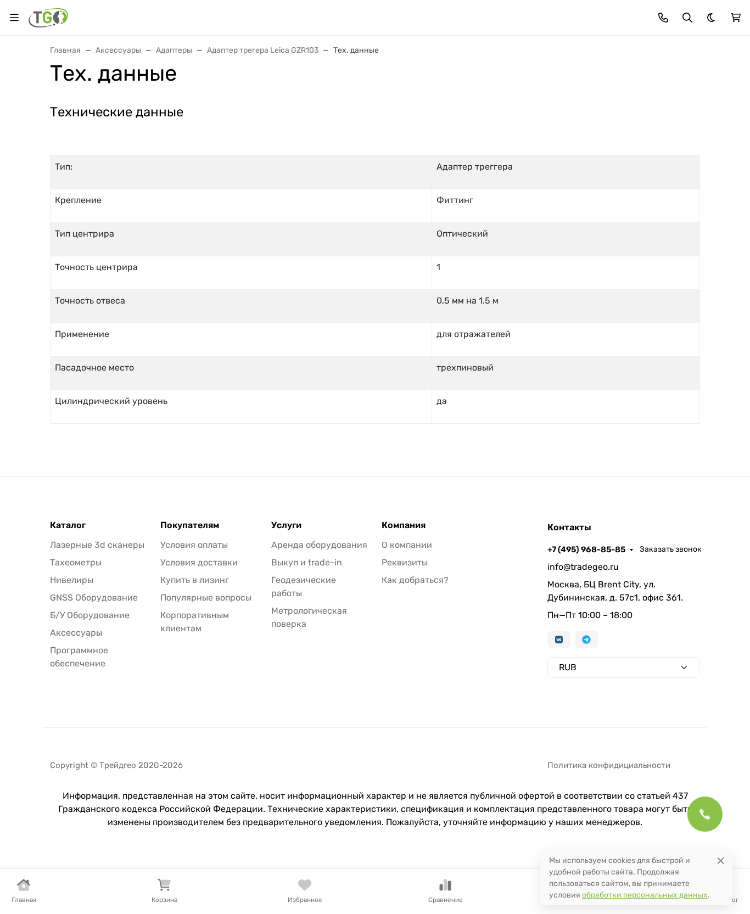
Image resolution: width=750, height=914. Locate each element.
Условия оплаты (194, 545)
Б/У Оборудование (90, 615)
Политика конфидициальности (608, 765)
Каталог (68, 525)
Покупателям (189, 525)
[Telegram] (586, 639)
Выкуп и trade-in (306, 562)
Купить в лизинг (194, 580)
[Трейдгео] (48, 16)
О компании (407, 545)
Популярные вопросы (205, 597)
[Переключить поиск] (687, 17)
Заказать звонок (671, 549)
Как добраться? (415, 580)
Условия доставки (199, 562)
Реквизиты (405, 562)
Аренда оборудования (319, 545)
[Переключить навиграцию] (14, 17)
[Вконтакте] (558, 639)
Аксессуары (76, 632)
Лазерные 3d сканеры (97, 545)
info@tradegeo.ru (583, 567)
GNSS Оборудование (94, 597)
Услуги (286, 525)
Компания (404, 525)
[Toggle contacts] (663, 17)
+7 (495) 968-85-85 (586, 549)
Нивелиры (71, 580)
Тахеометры (76, 562)
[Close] (721, 860)
